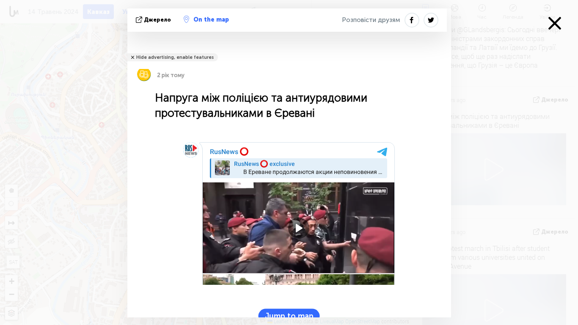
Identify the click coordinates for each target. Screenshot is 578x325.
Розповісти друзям (371, 20)
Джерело (157, 20)
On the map (211, 19)
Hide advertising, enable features (175, 57)
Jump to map (289, 316)
